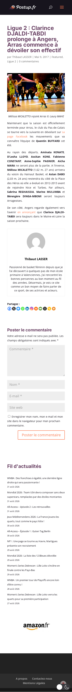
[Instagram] (31, 308)
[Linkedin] (27, 308)
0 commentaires (29, 61)
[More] (54, 308)
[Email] (40, 308)
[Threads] (45, 308)
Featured (57, 57)
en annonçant (26, 212)
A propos (21, 678)
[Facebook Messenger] (18, 308)
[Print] (36, 308)
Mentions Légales (34, 683)
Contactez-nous (42, 678)
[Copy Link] (49, 308)
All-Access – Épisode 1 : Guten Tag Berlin (28, 531)
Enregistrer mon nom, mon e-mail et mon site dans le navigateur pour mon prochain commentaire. (35, 421)
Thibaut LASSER (22, 57)
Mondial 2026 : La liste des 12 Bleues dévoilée (31, 555)
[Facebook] (9, 308)
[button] (63, 687)
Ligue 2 (11, 61)
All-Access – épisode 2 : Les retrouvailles (28, 506)
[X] (14, 308)
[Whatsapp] (23, 308)
